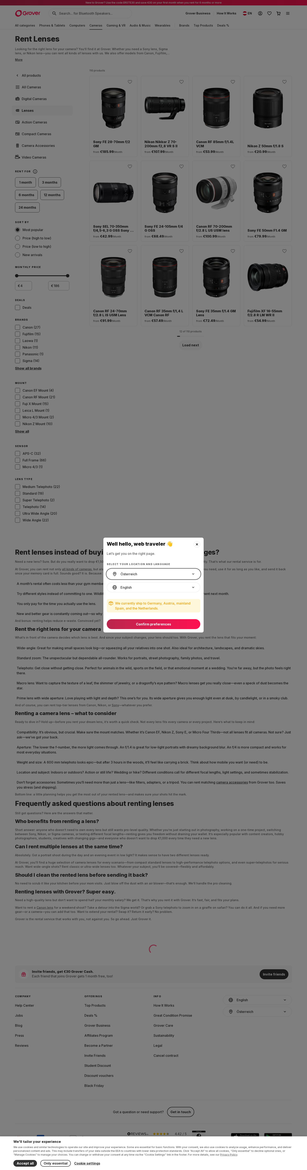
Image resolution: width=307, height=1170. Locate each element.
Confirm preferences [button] (153, 624)
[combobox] (153, 574)
